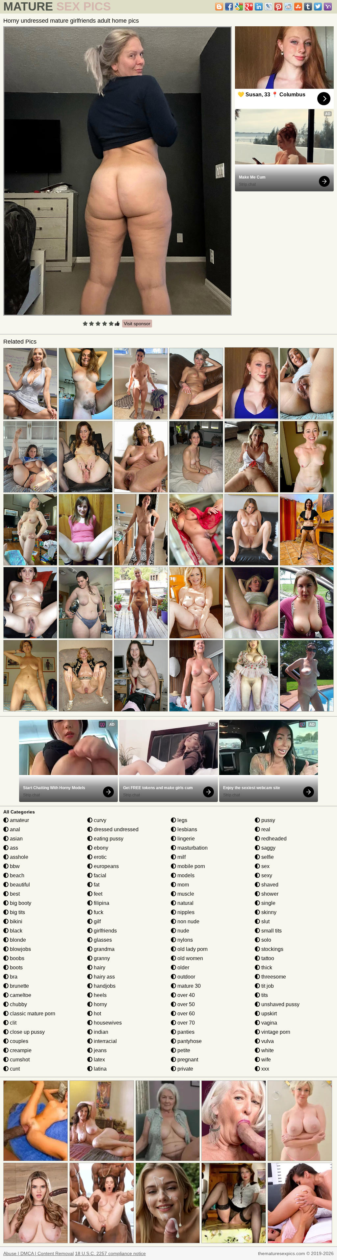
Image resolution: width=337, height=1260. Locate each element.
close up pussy (27, 1032)
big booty (20, 903)
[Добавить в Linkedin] (259, 7)
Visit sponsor (137, 323)
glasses (102, 940)
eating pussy (107, 838)
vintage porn (275, 1032)
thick (266, 967)
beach (16, 875)
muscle (185, 894)
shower (269, 894)
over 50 (185, 1004)
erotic (99, 857)
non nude (187, 921)
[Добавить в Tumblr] (308, 7)
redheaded (273, 838)
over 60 (185, 1013)
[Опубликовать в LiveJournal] (268, 7)
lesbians (186, 829)
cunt (14, 1069)
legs (181, 820)
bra (13, 977)
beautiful (19, 884)
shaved (269, 884)
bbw (14, 866)
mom (182, 884)
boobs (16, 958)
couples (18, 1041)
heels (99, 995)
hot (96, 1013)
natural (185, 903)
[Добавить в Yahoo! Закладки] (328, 7)
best (14, 894)
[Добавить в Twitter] (318, 7)
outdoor (185, 977)
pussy (267, 820)
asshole (18, 857)
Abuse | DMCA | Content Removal (38, 1253)
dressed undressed (115, 829)
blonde (17, 940)
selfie (267, 857)
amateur (19, 820)
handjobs (104, 986)
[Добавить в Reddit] (288, 7)
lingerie (185, 838)
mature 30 (188, 986)
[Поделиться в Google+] (249, 7)
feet (97, 894)
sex (265, 866)
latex (98, 1059)
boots (16, 967)
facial (99, 875)
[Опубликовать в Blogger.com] (219, 7)
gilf (96, 921)
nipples (185, 912)
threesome (273, 977)
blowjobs (20, 949)
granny (101, 958)
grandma (103, 949)
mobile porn (190, 866)
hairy (98, 967)
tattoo (267, 958)
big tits (17, 912)
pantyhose (189, 1041)
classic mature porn (32, 1013)
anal (14, 829)
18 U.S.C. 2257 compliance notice (110, 1253)
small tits (271, 930)
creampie (20, 1050)
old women (189, 958)
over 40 (185, 995)
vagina (268, 1023)
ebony (100, 848)
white (267, 1050)
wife (265, 1059)
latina (99, 1069)
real (265, 829)
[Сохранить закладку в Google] (239, 7)
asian (16, 838)
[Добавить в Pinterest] (278, 7)
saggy (267, 848)
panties (185, 1032)
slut (265, 921)
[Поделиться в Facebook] (229, 7)
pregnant (187, 1059)
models (185, 875)
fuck (97, 912)
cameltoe (20, 995)
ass (13, 848)
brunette (19, 986)
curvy (99, 820)
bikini (15, 921)
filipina (100, 903)
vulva (267, 1041)
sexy (266, 875)
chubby (18, 1004)
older (182, 967)
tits (264, 995)
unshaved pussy (279, 1004)
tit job (267, 986)
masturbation (192, 848)
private (184, 1069)
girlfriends (104, 930)
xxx (264, 1069)
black (15, 930)
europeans (105, 866)
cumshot (19, 1059)
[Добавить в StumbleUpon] (298, 7)
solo (265, 940)
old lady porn (192, 949)
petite (183, 1050)
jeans (99, 1050)
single (267, 903)
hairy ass (103, 977)
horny (99, 1004)
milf (181, 857)
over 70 (185, 1023)
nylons (184, 940)
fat (95, 884)
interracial (104, 1041)
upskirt (268, 1013)
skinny (268, 912)
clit (12, 1023)
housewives (107, 1023)
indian (100, 1032)
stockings (271, 949)
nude (182, 930)
